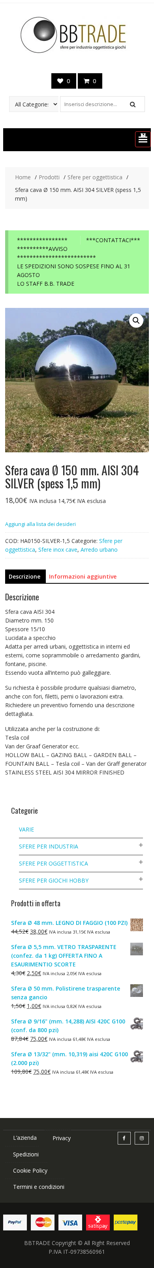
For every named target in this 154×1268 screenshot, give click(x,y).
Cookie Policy (30, 1170)
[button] (143, 139)
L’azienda (25, 1137)
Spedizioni (26, 1154)
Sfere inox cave (57, 549)
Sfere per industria (48, 846)
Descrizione (24, 576)
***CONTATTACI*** (113, 240)
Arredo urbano (99, 549)
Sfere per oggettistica (53, 863)
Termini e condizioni (38, 1186)
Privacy (62, 1138)
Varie (26, 829)
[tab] (24, 576)
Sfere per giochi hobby (53, 880)
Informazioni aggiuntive (82, 576)
